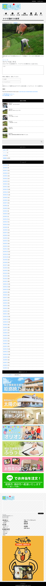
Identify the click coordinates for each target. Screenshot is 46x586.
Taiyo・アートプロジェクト (30, 520)
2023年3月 (5, 213)
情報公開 (36, 14)
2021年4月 (5, 273)
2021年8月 (5, 262)
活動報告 (31, 14)
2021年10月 (5, 257)
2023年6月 (5, 205)
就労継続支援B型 (24, 14)
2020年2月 (5, 311)
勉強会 (4, 534)
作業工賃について (6, 530)
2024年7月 (5, 170)
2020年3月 (5, 308)
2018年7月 (5, 362)
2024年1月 (5, 186)
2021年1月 (5, 281)
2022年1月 (5, 248)
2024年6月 (5, 173)
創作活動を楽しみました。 (9, 94)
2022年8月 (5, 230)
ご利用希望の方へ (6, 521)
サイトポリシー (23, 583)
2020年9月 (5, 292)
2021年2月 (5, 278)
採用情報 (34, 1)
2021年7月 (5, 265)
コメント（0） (5, 59)
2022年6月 (5, 235)
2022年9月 (5, 227)
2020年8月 (5, 294)
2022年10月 (5, 224)
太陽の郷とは (12, 14)
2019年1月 (5, 346)
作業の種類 (5, 533)
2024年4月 (5, 178)
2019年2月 (5, 343)
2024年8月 (5, 167)
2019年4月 (5, 338)
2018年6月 (5, 365)
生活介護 (18, 14)
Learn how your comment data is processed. (28, 91)
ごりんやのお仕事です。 (8, 374)
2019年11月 (5, 319)
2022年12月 (5, 219)
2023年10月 (5, 194)
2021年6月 (5, 267)
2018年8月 (5, 359)
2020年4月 (5, 305)
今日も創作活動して (6, 95)
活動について (5, 527)
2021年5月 (5, 270)
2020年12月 (5, 284)
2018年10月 (5, 354)
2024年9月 (5, 165)
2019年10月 (5, 321)
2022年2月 (5, 246)
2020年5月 (5, 303)
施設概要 (4, 522)
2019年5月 (5, 335)
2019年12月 (5, 316)
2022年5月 (5, 238)
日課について (5, 531)
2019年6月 (5, 332)
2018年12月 (5, 349)
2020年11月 (5, 286)
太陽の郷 (22, 585)
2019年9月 (5, 324)
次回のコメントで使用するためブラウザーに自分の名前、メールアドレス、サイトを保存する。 (23, 86)
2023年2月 (5, 216)
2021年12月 (5, 251)
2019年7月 (5, 330)
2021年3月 (5, 275)
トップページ (5, 14)
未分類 (4, 155)
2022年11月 (5, 221)
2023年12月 (5, 189)
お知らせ (5, 150)
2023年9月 (5, 197)
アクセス (41, 14)
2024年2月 (5, 184)
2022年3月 (5, 243)
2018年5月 (5, 367)
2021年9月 (5, 259)
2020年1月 (5, 313)
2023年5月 (5, 208)
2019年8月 (5, 327)
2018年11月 (5, 351)
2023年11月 (5, 192)
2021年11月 (5, 254)
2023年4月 (5, 211)
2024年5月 (5, 175)
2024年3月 (5, 181)
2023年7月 (5, 202)
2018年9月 (5, 357)
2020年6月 (5, 300)
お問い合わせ (40, 1)
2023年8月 (5, 200)
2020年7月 (5, 297)
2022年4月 (5, 240)
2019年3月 (5, 340)
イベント (5, 152)
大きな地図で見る (40, 513)
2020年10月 (5, 289)
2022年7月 (5, 232)
